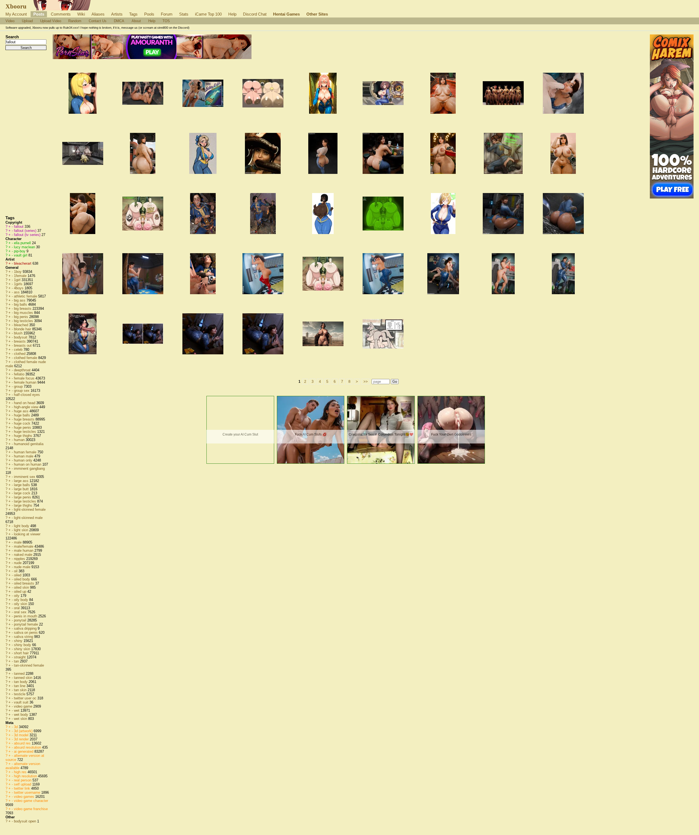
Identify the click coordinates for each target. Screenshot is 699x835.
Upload (27, 21)
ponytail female (26, 624)
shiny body (23, 645)
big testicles (24, 321)
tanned (20, 673)
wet (17, 710)
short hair (22, 653)
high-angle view (26, 407)
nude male (22, 567)
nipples (20, 559)
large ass (21, 481)
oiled (18, 575)
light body (22, 526)
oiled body (22, 579)
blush (18, 333)
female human (25, 382)
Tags (133, 14)
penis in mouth (26, 616)
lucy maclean (25, 247)
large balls (22, 485)
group (19, 386)
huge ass (21, 411)
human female (25, 452)
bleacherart (23, 263)
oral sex (21, 612)
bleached (21, 325)
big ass (20, 300)
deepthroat (23, 370)
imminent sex (25, 477)
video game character (31, 801)
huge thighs (23, 436)
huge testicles (25, 432)
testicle (20, 694)
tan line (20, 686)
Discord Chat (254, 14)
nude (18, 563)
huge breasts (24, 419)
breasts (20, 341)
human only (23, 460)
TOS (166, 21)
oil (16, 571)
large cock (22, 493)
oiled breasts (24, 583)
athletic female (26, 296)
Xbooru (15, 6)
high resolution (26, 776)
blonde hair (23, 329)
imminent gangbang (29, 468)
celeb (18, 350)
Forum (167, 14)
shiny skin (22, 649)
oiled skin (22, 587)
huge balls (22, 415)
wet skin (21, 719)
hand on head (25, 403)
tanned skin (23, 678)
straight (20, 657)
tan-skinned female (29, 665)
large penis (23, 497)
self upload (23, 784)
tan (17, 661)
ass (17, 292)
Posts (38, 14)
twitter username (27, 792)
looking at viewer (27, 534)
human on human (28, 464)
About (136, 21)
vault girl (21, 255)
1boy (18, 272)
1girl (18, 280)
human (20, 440)
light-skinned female (30, 509)
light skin (21, 530)
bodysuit (21, 337)
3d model (21, 735)
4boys (19, 288)
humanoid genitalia (28, 444)
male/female (24, 546)
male (18, 542)
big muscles (24, 313)
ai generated (24, 751)
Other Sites (317, 14)
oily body (21, 600)
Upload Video (50, 21)
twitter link (22, 788)
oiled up (20, 591)
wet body (21, 715)
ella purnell (23, 243)
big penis (21, 317)
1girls (18, 284)
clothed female (26, 358)
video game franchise (31, 809)
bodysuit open (25, 821)
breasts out (23, 345)
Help (232, 14)
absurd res (23, 743)
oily (17, 596)
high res (21, 772)
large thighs (23, 505)
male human (24, 550)
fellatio (19, 374)
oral (17, 608)
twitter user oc (25, 698)
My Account (16, 14)
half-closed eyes (27, 395)
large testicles (25, 501)
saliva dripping (26, 628)
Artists (117, 14)
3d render (22, 739)
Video (9, 21)
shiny (18, 641)
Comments (61, 14)
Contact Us (97, 21)
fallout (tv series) (28, 235)
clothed (20, 354)
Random (74, 21)
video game (23, 706)
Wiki (81, 14)
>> (365, 381)
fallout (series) (25, 231)
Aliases (98, 14)
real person (23, 780)
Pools (149, 14)
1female (21, 276)
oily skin (21, 604)
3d (16, 727)
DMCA (119, 21)
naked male (23, 555)
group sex (22, 391)
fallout (19, 226)
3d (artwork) (24, 731)
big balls (21, 304)
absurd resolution (28, 747)
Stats (183, 14)
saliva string (24, 637)
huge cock (22, 423)
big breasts (23, 308)
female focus (24, 378)
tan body (21, 682)
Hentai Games (286, 14)
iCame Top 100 (208, 14)
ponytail (20, 620)
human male (24, 456)
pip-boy (20, 251)
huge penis (23, 427)
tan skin (21, 690)
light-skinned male (28, 518)
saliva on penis (26, 632)
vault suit (21, 702)
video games (24, 797)
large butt (22, 489)
